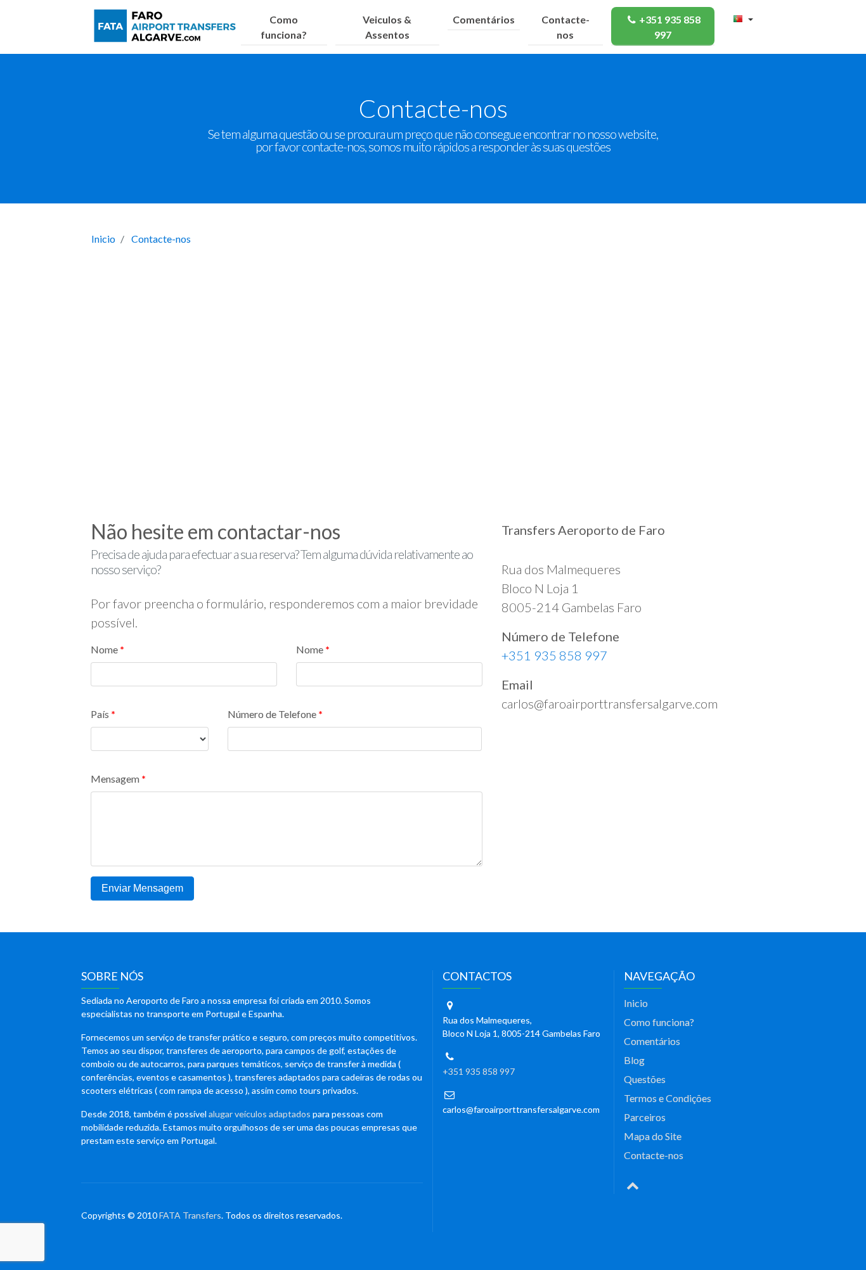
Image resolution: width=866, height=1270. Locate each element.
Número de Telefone (272, 714)
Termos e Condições (667, 1098)
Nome (104, 649)
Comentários (484, 19)
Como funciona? (284, 27)
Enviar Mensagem (142, 888)
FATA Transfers (190, 1215)
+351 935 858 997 (670, 27)
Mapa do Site (653, 1136)
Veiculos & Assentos (387, 27)
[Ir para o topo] (633, 1184)
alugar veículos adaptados (260, 1113)
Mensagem (115, 779)
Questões (645, 1079)
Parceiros (645, 1117)
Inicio (103, 239)
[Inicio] (167, 26)
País (100, 714)
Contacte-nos (565, 27)
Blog (634, 1060)
